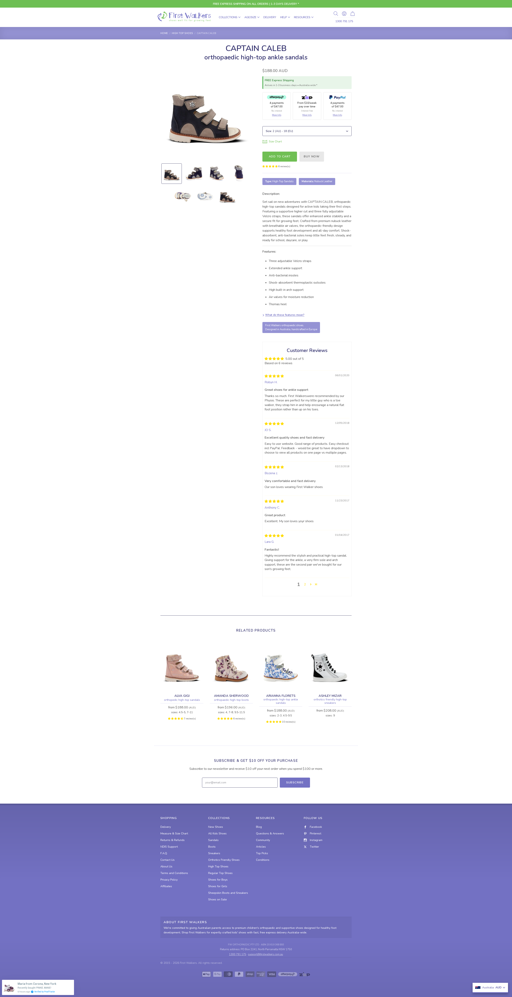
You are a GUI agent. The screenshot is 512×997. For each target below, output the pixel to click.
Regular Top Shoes (220, 873)
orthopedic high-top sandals (182, 700)
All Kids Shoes (217, 833)
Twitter (314, 847)
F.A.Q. (163, 853)
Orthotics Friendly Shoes (224, 860)
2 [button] (305, 584)
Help (283, 17)
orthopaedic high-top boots (231, 700)
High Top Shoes (182, 33)
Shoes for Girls (217, 886)
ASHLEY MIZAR (330, 696)
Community (263, 840)
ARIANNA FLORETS (280, 696)
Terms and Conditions (174, 873)
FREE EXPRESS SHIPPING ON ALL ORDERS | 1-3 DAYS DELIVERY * (256, 4)
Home (164, 33)
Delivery (269, 17)
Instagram (316, 840)
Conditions (262, 860)
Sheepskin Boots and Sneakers (228, 893)
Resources (302, 17)
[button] (270, 166)
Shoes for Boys (218, 880)
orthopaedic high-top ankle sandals (280, 701)
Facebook (316, 827)
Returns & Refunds (172, 840)
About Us (166, 866)
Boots (212, 847)
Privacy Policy (169, 880)
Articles (261, 847)
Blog (259, 827)
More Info (276, 115)
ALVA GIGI (182, 696)
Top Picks (262, 853)
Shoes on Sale (217, 899)
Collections (228, 17)
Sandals (213, 840)
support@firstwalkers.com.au (265, 954)
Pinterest (315, 833)
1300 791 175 (344, 21)
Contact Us (167, 860)
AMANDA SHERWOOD (231, 696)
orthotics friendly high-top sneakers (330, 701)
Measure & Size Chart (174, 833)
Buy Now (312, 156)
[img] (274, 376)
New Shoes (215, 827)
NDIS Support (169, 847)
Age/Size (250, 17)
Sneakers (214, 853)
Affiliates (166, 886)
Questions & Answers (270, 833)
